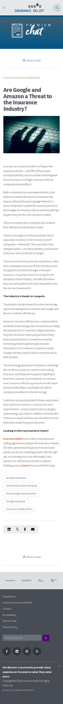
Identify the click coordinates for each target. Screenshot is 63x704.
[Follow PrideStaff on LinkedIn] (17, 654)
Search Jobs (57, 7)
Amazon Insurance (16, 477)
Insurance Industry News (27, 77)
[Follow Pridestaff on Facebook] (7, 654)
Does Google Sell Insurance (21, 493)
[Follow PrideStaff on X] (37, 654)
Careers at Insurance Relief (17, 602)
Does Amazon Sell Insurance (21, 485)
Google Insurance (16, 501)
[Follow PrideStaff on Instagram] (27, 654)
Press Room (9, 596)
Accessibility (9, 615)
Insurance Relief (12, 438)
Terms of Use (10, 621)
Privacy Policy (10, 627)
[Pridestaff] (30, 7)
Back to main (34, 60)
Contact (25, 465)
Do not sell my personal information (18, 690)
